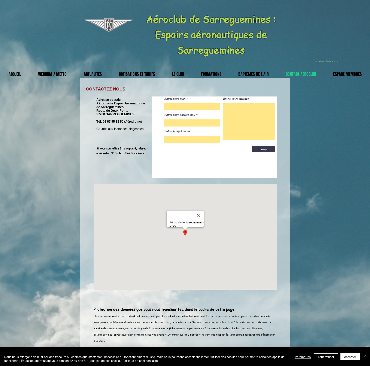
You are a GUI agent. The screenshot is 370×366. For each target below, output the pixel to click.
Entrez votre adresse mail (179, 114)
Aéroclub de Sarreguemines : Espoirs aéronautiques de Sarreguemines (211, 34)
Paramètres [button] (303, 357)
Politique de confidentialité (140, 360)
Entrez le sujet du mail (178, 131)
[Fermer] (364, 357)
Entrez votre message (236, 98)
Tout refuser (326, 357)
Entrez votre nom (175, 98)
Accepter (350, 357)
